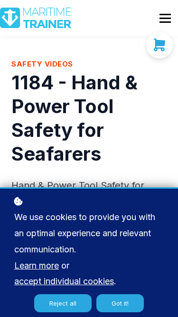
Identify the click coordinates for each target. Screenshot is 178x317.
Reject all (62, 303)
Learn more (36, 265)
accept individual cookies (64, 281)
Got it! (120, 303)
